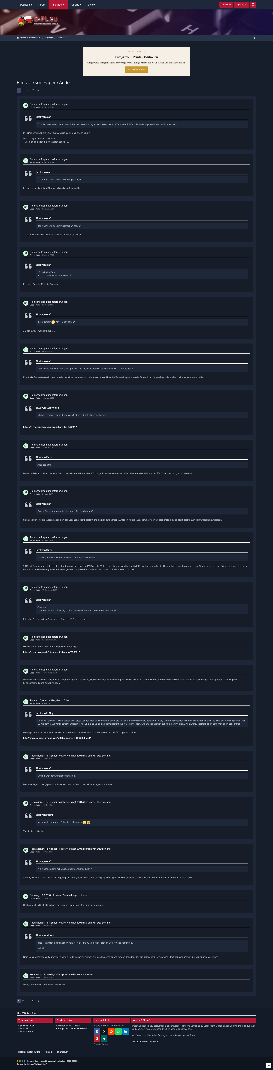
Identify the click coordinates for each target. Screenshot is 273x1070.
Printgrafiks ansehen (136, 69)
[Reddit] (111, 1031)
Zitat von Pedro (44, 814)
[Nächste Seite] (38, 90)
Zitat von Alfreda (45, 935)
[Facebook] (97, 1031)
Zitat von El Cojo (45, 713)
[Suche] (253, 5)
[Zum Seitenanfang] (268, 1065)
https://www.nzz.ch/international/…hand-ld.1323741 (49, 427)
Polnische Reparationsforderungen (48, 104)
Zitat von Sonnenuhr (47, 407)
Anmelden (226, 4)
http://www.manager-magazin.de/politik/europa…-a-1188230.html (56, 738)
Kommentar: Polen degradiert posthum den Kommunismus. (61, 974)
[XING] (104, 1038)
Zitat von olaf (43, 116)
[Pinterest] (97, 1038)
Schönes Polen (27, 1025)
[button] (125, 1031)
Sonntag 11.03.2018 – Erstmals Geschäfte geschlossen (59, 895)
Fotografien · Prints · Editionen (72, 1028)
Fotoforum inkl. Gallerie (69, 1025)
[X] (104, 1031)
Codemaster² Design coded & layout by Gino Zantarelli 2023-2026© (51, 1061)
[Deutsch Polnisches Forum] (136, 20)
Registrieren (241, 4)
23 (32, 90)
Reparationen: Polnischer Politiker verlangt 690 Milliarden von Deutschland (70, 755)
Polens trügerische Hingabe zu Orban (50, 700)
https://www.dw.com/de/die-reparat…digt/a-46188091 (51, 652)
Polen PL (24, 1028)
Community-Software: (32, 1064)
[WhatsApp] (118, 1031)
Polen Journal (26, 1031)
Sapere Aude (35, 107)
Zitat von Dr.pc (44, 457)
